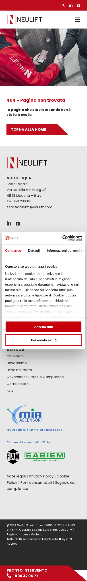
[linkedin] (70, 5)
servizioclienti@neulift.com (29, 207)
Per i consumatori (36, 482)
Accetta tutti (43, 327)
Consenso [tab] (13, 250)
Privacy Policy (41, 476)
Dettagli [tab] (34, 250)
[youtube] (78, 5)
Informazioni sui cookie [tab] (65, 250)
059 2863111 (22, 201)
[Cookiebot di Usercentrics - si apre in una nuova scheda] (62, 238)
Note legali (16, 476)
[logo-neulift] (24, 16)
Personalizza (41, 340)
